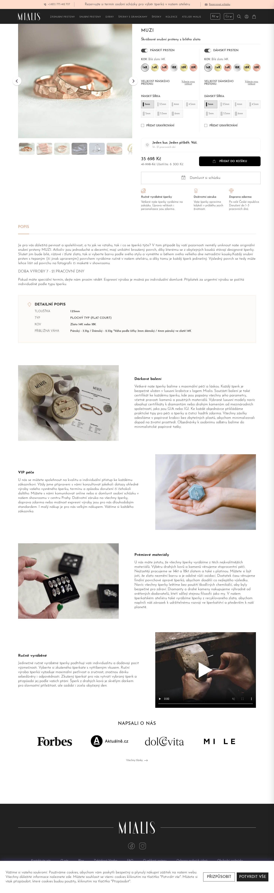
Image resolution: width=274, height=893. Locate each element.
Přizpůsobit (219, 877)
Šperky (156, 17)
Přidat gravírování (160, 125)
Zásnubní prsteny (62, 17)
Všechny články (134, 760)
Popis (23, 227)
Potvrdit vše (252, 877)
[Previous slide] (16, 81)
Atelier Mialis (191, 17)
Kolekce (171, 17)
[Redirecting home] (29, 16)
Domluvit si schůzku (205, 178)
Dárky (109, 17)
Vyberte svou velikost (188, 83)
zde (68, 877)
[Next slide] (133, 81)
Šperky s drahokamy (132, 17)
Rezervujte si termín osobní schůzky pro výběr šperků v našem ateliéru (137, 4)
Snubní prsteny (90, 17)
